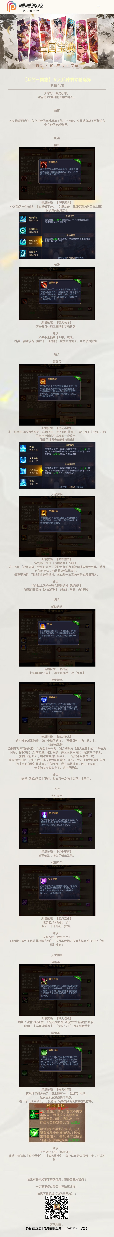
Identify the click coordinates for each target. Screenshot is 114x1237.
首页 (39, 65)
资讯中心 (57, 65)
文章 (74, 65)
